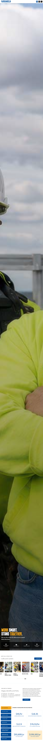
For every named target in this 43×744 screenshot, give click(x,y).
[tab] (6, 707)
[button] (37, 1)
